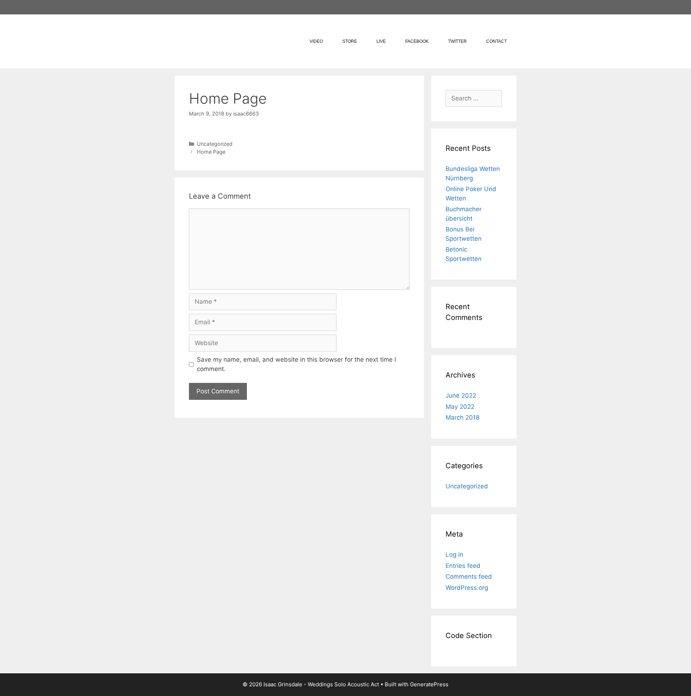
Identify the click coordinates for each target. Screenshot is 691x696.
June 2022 (461, 395)
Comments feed (469, 576)
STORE (349, 41)
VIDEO (316, 41)
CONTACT (496, 41)
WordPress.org (467, 587)
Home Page (211, 152)
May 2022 (460, 406)
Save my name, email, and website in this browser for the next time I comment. (296, 364)
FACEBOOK (417, 41)
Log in (454, 554)
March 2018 (462, 417)
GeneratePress (429, 684)
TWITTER (457, 41)
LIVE (381, 41)
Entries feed (463, 565)
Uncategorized (214, 144)
